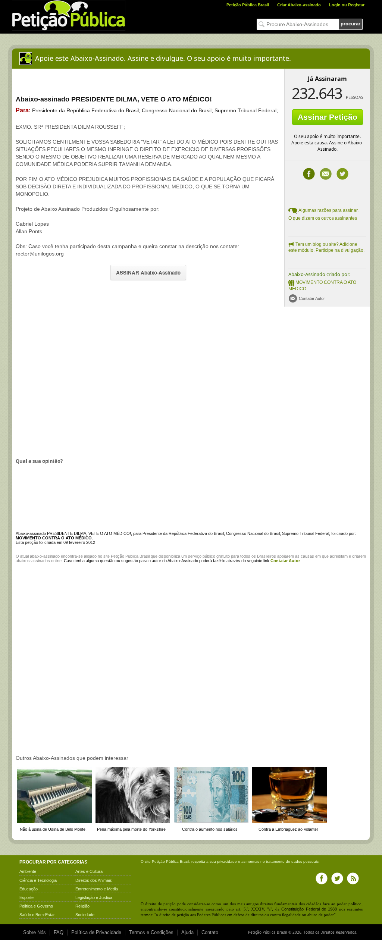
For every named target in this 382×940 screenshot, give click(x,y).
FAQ (58, 932)
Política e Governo (36, 906)
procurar (350, 23)
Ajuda (187, 932)
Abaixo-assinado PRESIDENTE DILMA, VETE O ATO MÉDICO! (73, 533)
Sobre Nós (34, 932)
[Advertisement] (78, 381)
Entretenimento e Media (96, 889)
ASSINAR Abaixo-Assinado (148, 272)
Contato (209, 932)
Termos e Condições (151, 932)
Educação (28, 889)
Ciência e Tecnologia (38, 880)
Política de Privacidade (96, 932)
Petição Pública (165, 861)
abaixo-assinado (45, 556)
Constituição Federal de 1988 (309, 909)
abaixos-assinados (33, 560)
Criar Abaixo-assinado (299, 5)
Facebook (309, 174)
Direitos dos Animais (93, 880)
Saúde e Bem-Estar (37, 914)
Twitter (342, 174)
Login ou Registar (346, 5)
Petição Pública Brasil (247, 5)
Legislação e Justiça (93, 897)
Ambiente (27, 871)
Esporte (26, 897)
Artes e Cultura (89, 871)
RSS (353, 878)
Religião (82, 906)
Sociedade (84, 914)
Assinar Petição (327, 117)
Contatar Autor (312, 298)
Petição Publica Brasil (130, 556)
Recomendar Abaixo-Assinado (326, 174)
